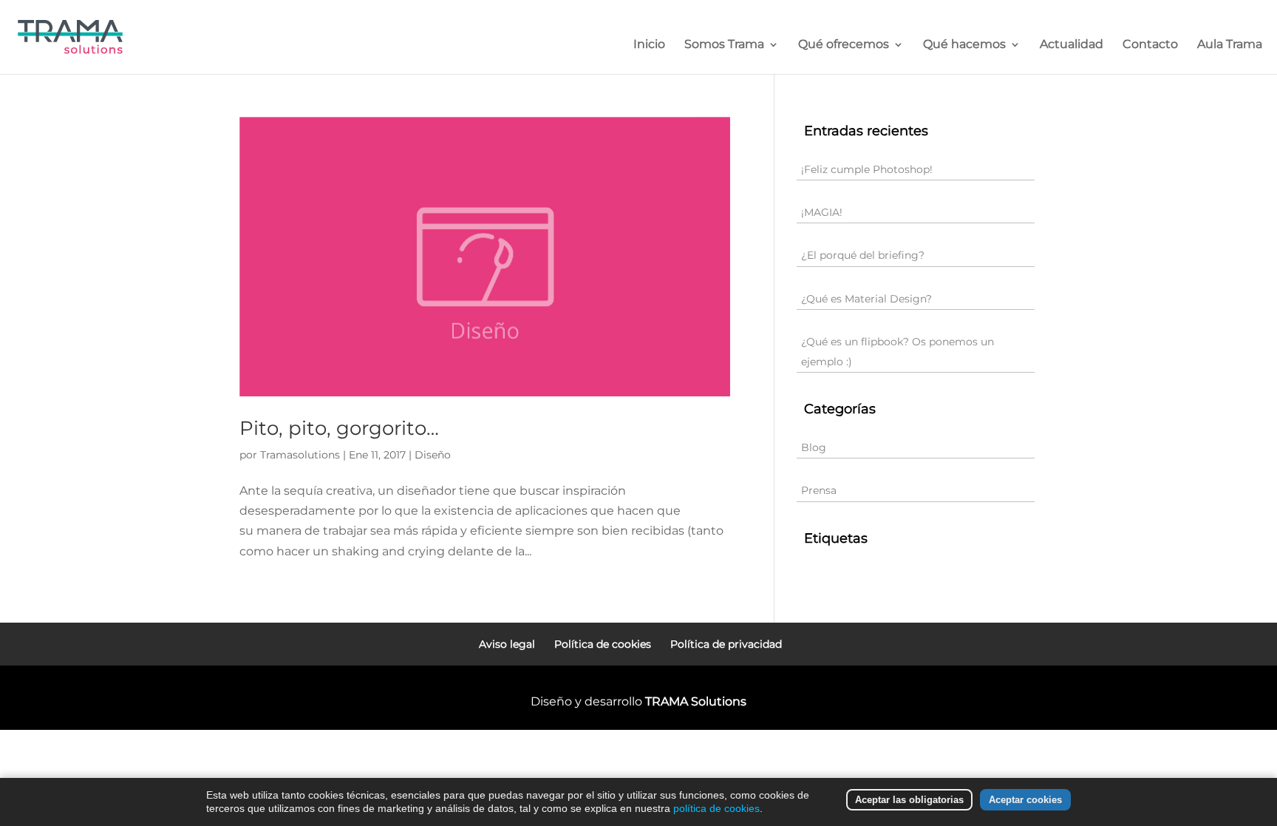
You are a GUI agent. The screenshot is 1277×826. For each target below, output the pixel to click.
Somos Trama (724, 45)
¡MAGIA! (821, 212)
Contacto (1150, 45)
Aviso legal (507, 644)
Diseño (433, 454)
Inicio (649, 45)
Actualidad (1071, 45)
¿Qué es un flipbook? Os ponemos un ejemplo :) (897, 351)
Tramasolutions (300, 454)
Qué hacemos (964, 45)
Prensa (819, 490)
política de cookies (716, 808)
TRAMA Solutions (695, 701)
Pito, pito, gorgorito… (339, 428)
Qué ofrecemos (843, 45)
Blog (813, 447)
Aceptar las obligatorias (909, 799)
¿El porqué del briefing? (862, 255)
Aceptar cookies (1025, 799)
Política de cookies (602, 644)
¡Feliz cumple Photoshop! (867, 169)
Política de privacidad (726, 644)
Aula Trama (1229, 45)
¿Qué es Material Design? (866, 298)
